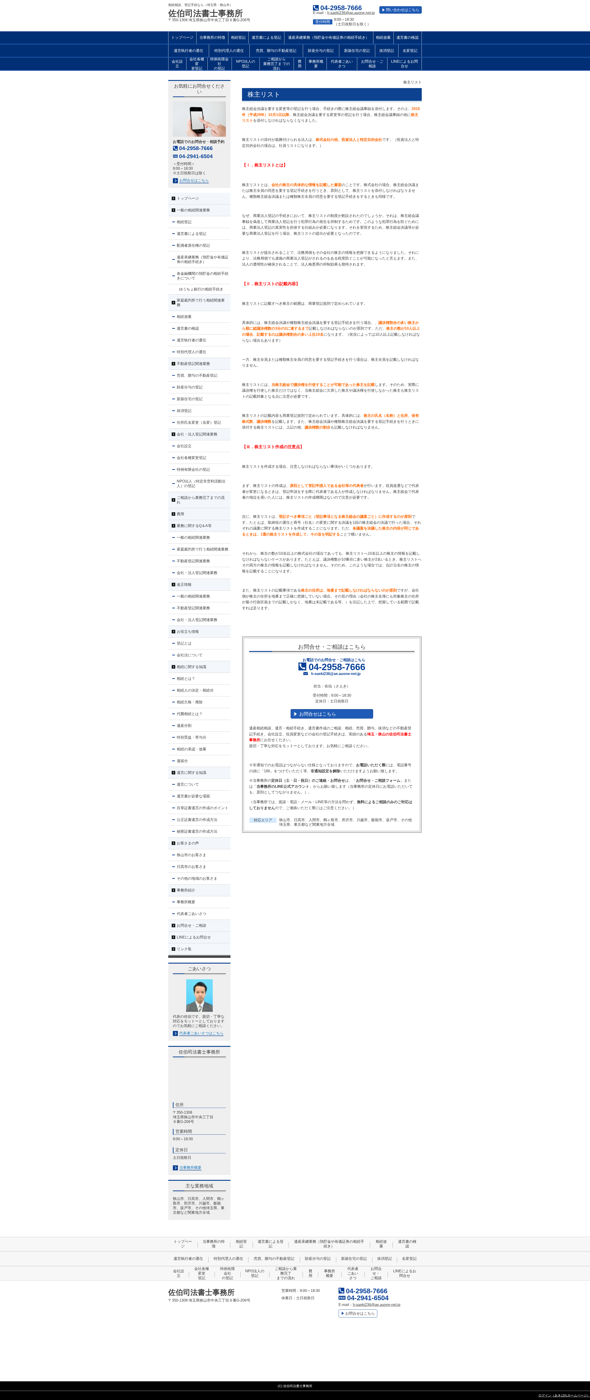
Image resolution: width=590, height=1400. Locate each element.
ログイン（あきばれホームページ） (564, 1395)
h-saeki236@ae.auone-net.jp (351, 13)
